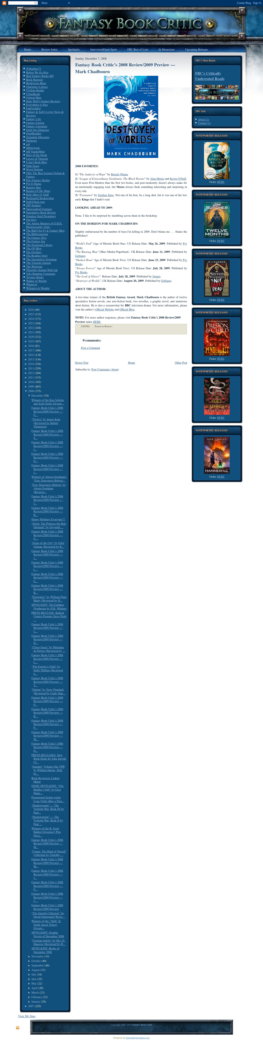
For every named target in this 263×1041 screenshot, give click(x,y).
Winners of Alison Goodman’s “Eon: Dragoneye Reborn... (49, 478)
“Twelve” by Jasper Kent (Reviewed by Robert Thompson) (45, 422)
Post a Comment (90, 348)
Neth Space (32, 166)
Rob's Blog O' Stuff (37, 195)
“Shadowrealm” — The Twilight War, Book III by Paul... (47, 808)
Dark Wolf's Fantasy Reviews (43, 101)
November (37, 956)
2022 (31, 328)
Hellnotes (31, 141)
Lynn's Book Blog (36, 162)
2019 (31, 341)
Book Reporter (34, 80)
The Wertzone (34, 266)
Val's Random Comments (40, 274)
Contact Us (204, 123)
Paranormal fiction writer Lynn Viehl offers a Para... (47, 799)
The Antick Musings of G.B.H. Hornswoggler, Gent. (44, 225)
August (35, 970)
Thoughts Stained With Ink (42, 270)
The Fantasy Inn (35, 241)
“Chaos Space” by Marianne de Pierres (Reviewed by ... (48, 649)
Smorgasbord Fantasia (39, 209)
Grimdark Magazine (37, 137)
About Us (203, 119)
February (36, 997)
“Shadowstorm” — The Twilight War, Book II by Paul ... (47, 820)
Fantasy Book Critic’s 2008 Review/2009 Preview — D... (47, 639)
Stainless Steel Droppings (41, 216)
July (33, 974)
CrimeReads (33, 94)
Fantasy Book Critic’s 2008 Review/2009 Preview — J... (47, 445)
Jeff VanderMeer (35, 151)
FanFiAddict (33, 108)
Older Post (181, 363)
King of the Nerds (36, 155)
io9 (28, 144)
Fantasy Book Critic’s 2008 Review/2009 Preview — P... (47, 701)
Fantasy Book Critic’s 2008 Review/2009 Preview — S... (47, 434)
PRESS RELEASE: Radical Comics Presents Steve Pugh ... (48, 616)
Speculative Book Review (41, 212)
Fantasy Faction (35, 123)
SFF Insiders (33, 205)
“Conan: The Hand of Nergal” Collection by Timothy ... (48, 853)
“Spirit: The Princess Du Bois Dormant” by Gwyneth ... (48, 525)
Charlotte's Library (37, 87)
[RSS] (17, 1027)
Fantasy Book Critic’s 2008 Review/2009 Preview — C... (47, 897)
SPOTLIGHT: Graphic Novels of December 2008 (47, 934)
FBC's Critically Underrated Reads (209, 76)
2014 (31, 364)
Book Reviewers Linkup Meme (45, 780)
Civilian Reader (35, 90)
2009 (31, 386)
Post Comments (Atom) (105, 369)
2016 (31, 355)
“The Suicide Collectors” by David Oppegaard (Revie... (48, 915)
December (37, 395)
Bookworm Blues (36, 83)
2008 (31, 391)
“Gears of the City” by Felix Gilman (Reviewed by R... (47, 545)
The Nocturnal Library (39, 245)
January (35, 1001)
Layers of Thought (37, 159)
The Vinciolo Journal (38, 263)
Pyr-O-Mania (33, 184)
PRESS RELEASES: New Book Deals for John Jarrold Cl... (48, 758)
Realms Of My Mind (38, 191)
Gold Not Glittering (37, 130)
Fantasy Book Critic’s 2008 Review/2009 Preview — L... (47, 566)
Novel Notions (34, 169)
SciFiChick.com (35, 202)
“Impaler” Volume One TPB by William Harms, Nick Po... (48, 770)
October (36, 961)
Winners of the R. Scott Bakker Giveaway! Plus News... (46, 831)
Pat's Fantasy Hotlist (38, 180)
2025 (31, 314)
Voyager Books (35, 277)
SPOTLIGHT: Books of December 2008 (45, 950)
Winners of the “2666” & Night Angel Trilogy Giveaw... (46, 924)
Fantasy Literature (36, 126)
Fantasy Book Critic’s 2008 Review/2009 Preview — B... (47, 511)
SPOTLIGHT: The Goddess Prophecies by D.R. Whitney (49, 606)
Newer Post (81, 363)
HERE (97, 322)
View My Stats (26, 1016)
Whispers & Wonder (38, 288)
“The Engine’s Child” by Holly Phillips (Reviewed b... (47, 670)
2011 (31, 377)
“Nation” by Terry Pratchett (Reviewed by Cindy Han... (48, 691)
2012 (31, 373)
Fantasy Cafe (33, 119)
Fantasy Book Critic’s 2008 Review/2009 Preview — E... (47, 411)
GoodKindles (33, 133)
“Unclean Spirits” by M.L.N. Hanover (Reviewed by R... (48, 942)
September (37, 965)
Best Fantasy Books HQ (40, 76)
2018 (31, 346)
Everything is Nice (37, 105)
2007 (31, 1006)
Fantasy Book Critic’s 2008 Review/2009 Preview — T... (47, 681)
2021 (31, 332)
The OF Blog (34, 248)
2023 (31, 323)
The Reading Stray (37, 256)
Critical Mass (33, 97)
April (34, 988)
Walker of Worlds (36, 281)
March (35, 992)
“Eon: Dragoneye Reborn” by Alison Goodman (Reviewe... (48, 488)
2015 (31, 359)
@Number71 (33, 69)
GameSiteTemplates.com (137, 1038)
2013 (31, 368)
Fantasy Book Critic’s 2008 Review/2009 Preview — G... (47, 457)
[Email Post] (115, 326)
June (34, 979)
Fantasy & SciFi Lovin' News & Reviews (45, 113)
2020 (31, 337)
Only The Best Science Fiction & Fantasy (45, 175)
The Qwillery (34, 252)
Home (131, 363)
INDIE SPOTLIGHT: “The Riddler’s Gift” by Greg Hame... (47, 789)
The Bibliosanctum (37, 234)
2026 (31, 310)
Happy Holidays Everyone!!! (48, 519)
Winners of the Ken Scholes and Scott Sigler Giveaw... (47, 402)
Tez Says (31, 220)
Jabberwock (33, 148)
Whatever (31, 284)
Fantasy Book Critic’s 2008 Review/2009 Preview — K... (47, 589)
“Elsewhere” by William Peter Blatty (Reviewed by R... (49, 599)
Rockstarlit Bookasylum (40, 198)
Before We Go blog (37, 72)
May (34, 983)
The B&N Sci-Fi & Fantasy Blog (45, 230)
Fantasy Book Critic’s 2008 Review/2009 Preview (47, 907)
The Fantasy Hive (36, 238)
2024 (31, 319)
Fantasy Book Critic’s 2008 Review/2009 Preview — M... (47, 735)
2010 (31, 382)
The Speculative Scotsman (41, 259)
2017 (31, 350)
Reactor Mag (33, 187)
